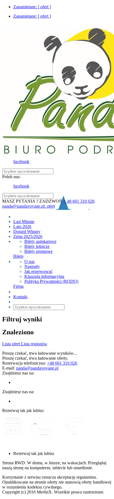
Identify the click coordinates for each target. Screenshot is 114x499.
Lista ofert (11, 343)
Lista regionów (34, 343)
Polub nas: (11, 176)
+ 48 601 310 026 (79, 201)
